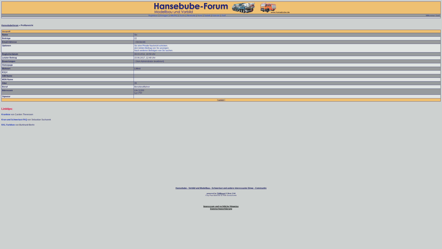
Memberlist (191, 15)
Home (200, 15)
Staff (224, 15)
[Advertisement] (221, 136)
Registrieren (153, 15)
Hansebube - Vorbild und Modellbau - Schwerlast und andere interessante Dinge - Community (221, 188)
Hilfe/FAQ (174, 15)
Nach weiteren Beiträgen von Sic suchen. (153, 50)
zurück (221, 100)
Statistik (207, 15)
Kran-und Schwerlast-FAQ (14, 119)
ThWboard (221, 193)
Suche (182, 15)
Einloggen (164, 15)
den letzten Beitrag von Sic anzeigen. (151, 48)
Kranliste (5, 114)
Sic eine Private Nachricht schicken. (151, 45)
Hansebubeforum (9, 25)
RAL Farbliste (8, 125)
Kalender (216, 15)
